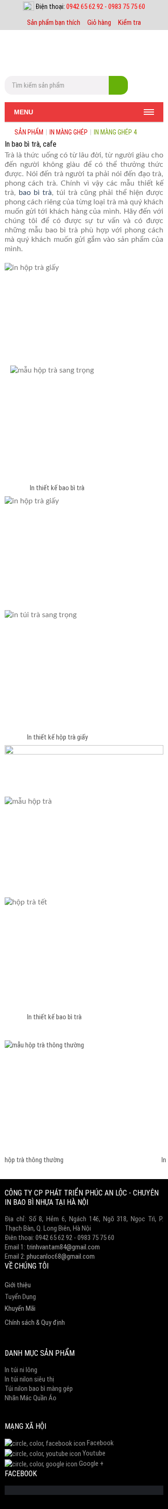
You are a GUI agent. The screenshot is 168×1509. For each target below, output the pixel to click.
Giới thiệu (18, 1285)
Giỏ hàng (99, 22)
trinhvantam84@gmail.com (63, 1247)
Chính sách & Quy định (35, 1322)
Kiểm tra (129, 22)
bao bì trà (35, 192)
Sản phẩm (28, 132)
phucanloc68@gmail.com (61, 1256)
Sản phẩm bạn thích (53, 22)
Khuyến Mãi (20, 1308)
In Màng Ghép (68, 132)
